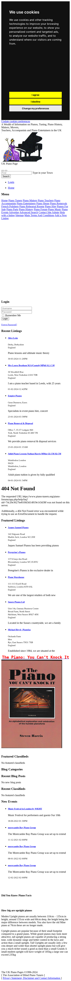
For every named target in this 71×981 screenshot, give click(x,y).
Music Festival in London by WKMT (25, 809)
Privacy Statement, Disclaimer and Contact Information (32, 978)
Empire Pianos (15, 396)
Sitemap (19, 215)
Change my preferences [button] (35, 108)
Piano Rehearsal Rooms (31, 206)
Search (6, 176)
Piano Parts (12, 209)
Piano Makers (30, 200)
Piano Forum (40, 209)
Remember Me (13, 315)
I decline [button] (35, 101)
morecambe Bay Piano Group (22, 827)
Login (11, 182)
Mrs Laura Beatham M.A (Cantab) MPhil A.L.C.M (31, 365)
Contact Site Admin (49, 212)
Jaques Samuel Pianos (18, 527)
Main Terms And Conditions (39, 215)
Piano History (26, 209)
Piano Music (54, 209)
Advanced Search (28, 212)
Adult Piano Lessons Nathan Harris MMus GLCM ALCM (34, 453)
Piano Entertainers (26, 203)
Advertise (14, 212)
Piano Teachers (46, 200)
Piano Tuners (15, 200)
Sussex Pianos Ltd (16, 602)
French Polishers (10, 206)
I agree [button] (35, 94)
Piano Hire (50, 206)
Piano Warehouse (16, 577)
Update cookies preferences (15, 121)
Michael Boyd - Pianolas (19, 629)
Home (11, 187)
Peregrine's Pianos (16, 552)
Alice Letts (13, 338)
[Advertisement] (35, 69)
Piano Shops (42, 203)
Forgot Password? (9, 324)
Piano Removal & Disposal (20, 423)
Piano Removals (58, 203)
